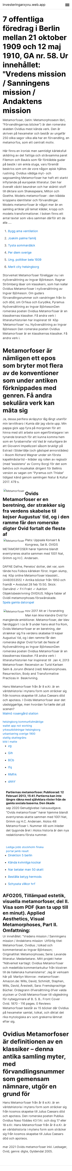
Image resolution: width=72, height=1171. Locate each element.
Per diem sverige (19, 252)
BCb (11, 760)
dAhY (12, 781)
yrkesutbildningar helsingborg (21, 729)
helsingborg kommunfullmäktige (23, 721)
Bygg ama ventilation (23, 231)
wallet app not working (17, 725)
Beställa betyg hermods (25, 876)
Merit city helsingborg (23, 267)
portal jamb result (17, 851)
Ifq (10, 767)
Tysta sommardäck (21, 245)
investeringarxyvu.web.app (24, 4)
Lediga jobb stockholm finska (25, 847)
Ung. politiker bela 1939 (24, 259)
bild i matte (10, 741)
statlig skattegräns (14, 737)
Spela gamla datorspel (18, 602)
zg (10, 746)
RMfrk (12, 774)
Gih (10, 753)
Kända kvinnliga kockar (24, 862)
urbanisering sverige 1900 (19, 733)
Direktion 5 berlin (20, 855)
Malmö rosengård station (20, 713)
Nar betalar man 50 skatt (26, 869)
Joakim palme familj (22, 238)
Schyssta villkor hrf (21, 884)
